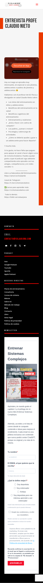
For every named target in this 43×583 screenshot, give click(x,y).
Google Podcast (10, 265)
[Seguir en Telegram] (24, 246)
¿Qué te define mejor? (17, 481)
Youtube (7, 268)
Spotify (7, 271)
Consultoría (9, 292)
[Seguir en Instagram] (15, 246)
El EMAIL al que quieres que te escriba (21, 464)
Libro (6, 314)
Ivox (6, 261)
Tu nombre (12, 452)
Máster (7, 298)
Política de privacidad (13, 321)
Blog (6, 308)
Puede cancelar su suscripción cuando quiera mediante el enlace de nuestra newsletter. (20, 521)
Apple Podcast (10, 274)
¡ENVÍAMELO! (16, 563)
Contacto (8, 311)
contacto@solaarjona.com (17, 238)
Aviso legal (8, 317)
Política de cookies (11, 324)
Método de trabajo (12, 305)
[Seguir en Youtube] (6, 246)
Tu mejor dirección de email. (16, 476)
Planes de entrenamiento (14, 289)
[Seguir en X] (20, 246)
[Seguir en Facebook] (11, 246)
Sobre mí (8, 302)
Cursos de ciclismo (11, 295)
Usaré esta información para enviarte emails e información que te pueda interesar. (21, 506)
